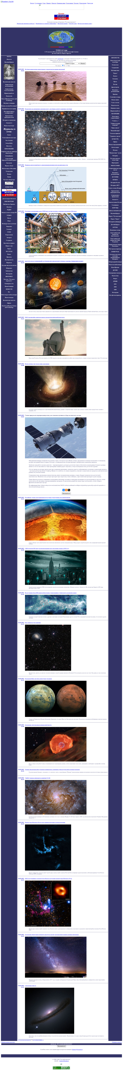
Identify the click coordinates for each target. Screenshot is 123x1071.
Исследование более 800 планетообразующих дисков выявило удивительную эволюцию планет (51, 593)
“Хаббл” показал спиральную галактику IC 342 (37, 778)
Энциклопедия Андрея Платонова (115, 245)
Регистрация (83, 3)
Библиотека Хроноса (9, 204)
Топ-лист (76, 3)
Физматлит (9, 96)
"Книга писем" (115, 128)
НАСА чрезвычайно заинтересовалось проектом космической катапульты (45, 317)
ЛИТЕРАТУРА (115, 57)
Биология (9, 163)
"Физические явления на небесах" (26, 23)
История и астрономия (9, 120)
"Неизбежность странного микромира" (46, 23)
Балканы (115, 78)
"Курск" (115, 73)
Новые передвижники (115, 144)
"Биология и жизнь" (62, 23)
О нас (44, 3)
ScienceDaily (9, 143)
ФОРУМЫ (115, 208)
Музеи (9, 218)
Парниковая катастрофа (9, 108)
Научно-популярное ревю (85, 23)
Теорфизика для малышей (99, 23)
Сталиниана (115, 205)
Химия (9, 177)
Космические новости (9, 82)
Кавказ (115, 76)
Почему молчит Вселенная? (9, 106)
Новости (54, 3)
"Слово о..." (115, 120)
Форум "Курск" (115, 219)
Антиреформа (9, 156)
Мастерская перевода (115, 249)
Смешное (9, 229)
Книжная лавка (61, 3)
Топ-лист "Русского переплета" (9, 280)
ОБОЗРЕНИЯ (115, 113)
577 (34, 1040)
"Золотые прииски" (115, 133)
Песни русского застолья (9, 223)
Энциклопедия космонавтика (9, 85)
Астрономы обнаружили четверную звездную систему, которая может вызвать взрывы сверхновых (52, 934)
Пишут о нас (9, 246)
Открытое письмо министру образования (9, 152)
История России (115, 182)
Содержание (38, 3)
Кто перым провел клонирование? (9, 112)
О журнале (9, 240)
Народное (9, 226)
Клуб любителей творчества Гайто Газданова (115, 240)
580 (41, 1040)
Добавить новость (117, 1042)
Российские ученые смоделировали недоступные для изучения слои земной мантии (47, 497)
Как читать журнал (9, 243)
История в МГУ (115, 185)
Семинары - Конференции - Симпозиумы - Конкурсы (61, 25)
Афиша (9, 303)
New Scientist (9, 140)
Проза (115, 81)
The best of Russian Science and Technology (9, 306)
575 (29, 1040)
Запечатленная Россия (115, 202)
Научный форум (9, 62)
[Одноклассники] (66, 490)
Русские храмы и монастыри (115, 159)
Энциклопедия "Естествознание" (9, 89)
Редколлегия (9, 234)
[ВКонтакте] (63, 490)
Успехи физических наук (9, 137)
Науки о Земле (9, 165)
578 (36, 1040)
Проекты (9, 257)
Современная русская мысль (115, 169)
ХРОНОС (115, 179)
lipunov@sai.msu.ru (77, 1049)
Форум (115, 278)
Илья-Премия (115, 267)
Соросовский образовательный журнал (9, 159)
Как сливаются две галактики (33, 622)
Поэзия (115, 84)
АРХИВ (115, 281)
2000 (115, 287)
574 (27, 1040)
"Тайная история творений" (115, 124)
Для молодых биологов (9, 198)
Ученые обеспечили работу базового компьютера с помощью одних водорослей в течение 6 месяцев (52, 769)
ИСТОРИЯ (115, 177)
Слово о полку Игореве (115, 188)
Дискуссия (90, 3)
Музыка (115, 150)
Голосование (69, 3)
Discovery (9, 146)
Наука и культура (9, 125)
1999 (115, 289)
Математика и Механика (9, 168)
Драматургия (115, 87)
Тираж (9, 248)
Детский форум (115, 224)
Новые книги (115, 99)
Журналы (9, 262)
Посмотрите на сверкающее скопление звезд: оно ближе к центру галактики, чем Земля (48, 109)
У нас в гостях (115, 102)
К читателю (115, 65)
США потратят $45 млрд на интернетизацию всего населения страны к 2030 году (47, 548)
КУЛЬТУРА (115, 139)
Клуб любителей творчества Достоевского (115, 234)
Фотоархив (9, 273)
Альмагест (9, 123)
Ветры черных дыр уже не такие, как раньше (37, 364)
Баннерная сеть (9, 283)
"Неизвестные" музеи (115, 153)
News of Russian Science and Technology (9, 99)
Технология (9, 171)
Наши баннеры (9, 286)
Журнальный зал (9, 93)
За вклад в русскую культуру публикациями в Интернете (115, 257)
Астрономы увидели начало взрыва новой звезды (38, 725)
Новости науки (9, 297)
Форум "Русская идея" (115, 216)
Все (9, 292)
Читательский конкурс (115, 264)
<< (18, 1040)
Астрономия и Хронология (115, 195)
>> (43, 1040)
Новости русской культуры (9, 294)
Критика (115, 94)
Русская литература (9, 179)
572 (22, 1040)
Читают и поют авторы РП (9, 212)
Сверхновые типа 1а (30, 985)
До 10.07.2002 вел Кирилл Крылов (61, 53)
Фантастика (115, 275)
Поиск (9, 254)
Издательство (115, 105)
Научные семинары (9, 103)
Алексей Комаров (64, 1061)
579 (39, 1040)
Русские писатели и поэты (9, 265)
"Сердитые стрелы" (115, 136)
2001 (115, 284)
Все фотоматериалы (115, 295)
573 (25, 1040)
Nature (9, 135)
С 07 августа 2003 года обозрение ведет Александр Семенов (61, 52)
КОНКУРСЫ (115, 251)
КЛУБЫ (115, 227)
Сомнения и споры (115, 97)
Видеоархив (115, 162)
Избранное (9, 268)
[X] (69, 490)
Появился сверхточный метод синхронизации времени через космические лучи (46, 165)
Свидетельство (60, 58)
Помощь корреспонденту (8, 1042)
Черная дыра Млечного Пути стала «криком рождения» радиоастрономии (45, 822)
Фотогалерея (115, 147)
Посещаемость (9, 260)
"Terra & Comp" (73, 23)
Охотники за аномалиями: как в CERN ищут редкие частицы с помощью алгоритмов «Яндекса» (51, 211)
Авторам (9, 237)
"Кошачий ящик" (115, 130)
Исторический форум (115, 221)
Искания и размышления (115, 90)
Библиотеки (9, 271)
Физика (9, 174)
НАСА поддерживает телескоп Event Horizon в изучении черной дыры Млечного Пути (48, 878)
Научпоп (9, 207)
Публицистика (115, 70)
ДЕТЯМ (115, 270)
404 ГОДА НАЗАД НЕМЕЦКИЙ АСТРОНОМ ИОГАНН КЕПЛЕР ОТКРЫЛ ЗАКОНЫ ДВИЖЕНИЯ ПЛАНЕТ (54, 261)
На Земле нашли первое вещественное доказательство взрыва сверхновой (45, 69)
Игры (9, 221)
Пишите (49, 3)
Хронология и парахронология (9, 116)
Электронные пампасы (115, 273)
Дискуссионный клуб (115, 210)
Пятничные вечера (115, 230)
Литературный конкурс (115, 262)
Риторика (115, 155)
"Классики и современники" (115, 117)
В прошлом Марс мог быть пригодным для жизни (38, 678)
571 (20, 1040)
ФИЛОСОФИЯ (115, 165)
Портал (32, 3)
